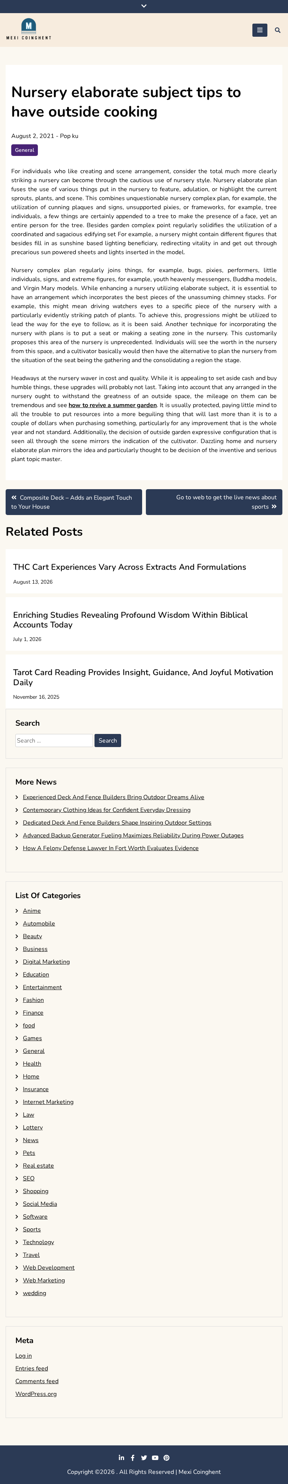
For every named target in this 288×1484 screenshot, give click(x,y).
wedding (34, 1293)
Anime (32, 911)
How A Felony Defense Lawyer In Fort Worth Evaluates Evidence (111, 848)
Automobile (39, 923)
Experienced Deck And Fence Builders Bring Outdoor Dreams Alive (113, 797)
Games (32, 1038)
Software (35, 1217)
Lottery (33, 1127)
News (31, 1140)
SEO (28, 1178)
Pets (29, 1153)
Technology (38, 1242)
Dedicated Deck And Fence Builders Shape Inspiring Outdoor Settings (117, 823)
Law (28, 1115)
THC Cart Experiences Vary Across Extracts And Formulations (129, 567)
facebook (132, 1458)
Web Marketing (44, 1280)
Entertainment (42, 987)
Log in (23, 1356)
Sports (32, 1229)
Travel (31, 1255)
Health (32, 1064)
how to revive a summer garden (113, 405)
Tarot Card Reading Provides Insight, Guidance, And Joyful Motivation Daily (143, 677)
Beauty (32, 936)
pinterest (166, 1458)
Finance (33, 1013)
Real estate (38, 1166)
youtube (155, 1458)
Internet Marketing (48, 1102)
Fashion (33, 1000)
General (24, 150)
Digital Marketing (46, 962)
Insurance (36, 1089)
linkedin (121, 1458)
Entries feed (31, 1368)
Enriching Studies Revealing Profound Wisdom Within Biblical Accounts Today (130, 619)
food (29, 1025)
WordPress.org (36, 1394)
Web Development (49, 1268)
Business (35, 949)
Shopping (35, 1191)
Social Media (40, 1204)
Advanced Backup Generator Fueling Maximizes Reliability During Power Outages (133, 835)
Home (31, 1076)
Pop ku (69, 136)
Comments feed (36, 1381)
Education (36, 974)
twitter (144, 1458)
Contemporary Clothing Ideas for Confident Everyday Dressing (106, 810)
